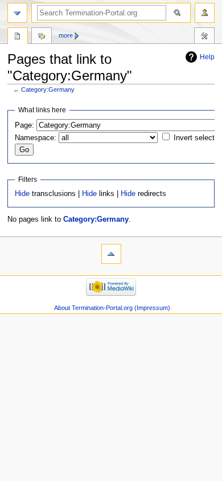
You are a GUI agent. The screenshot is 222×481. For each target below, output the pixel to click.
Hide (22, 194)
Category (17, 37)
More (66, 35)
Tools (204, 37)
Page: (24, 125)
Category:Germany (48, 89)
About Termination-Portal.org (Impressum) (112, 307)
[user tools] (205, 13)
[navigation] (17, 13)
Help (207, 57)
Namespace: (35, 138)
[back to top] (111, 254)
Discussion (41, 37)
